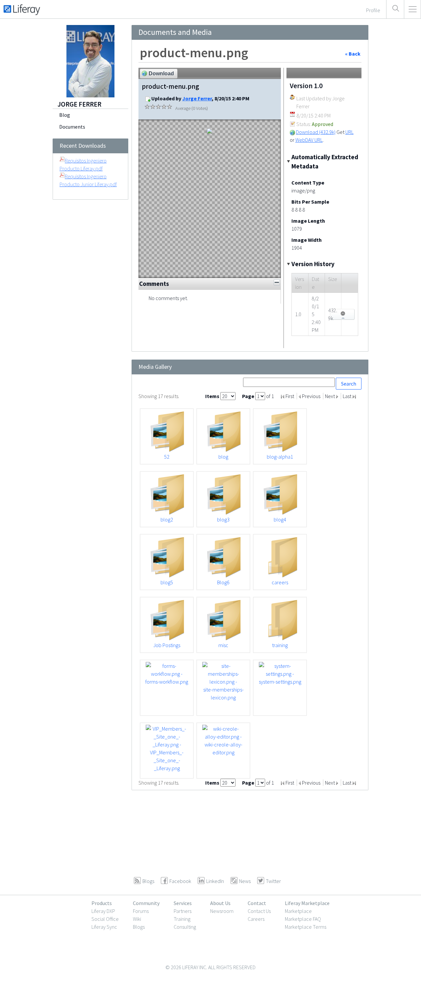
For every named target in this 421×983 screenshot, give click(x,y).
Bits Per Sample (310, 201)
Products (101, 903)
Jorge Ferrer (197, 98)
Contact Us (259, 911)
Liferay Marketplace (307, 903)
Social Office (105, 919)
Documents (72, 126)
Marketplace (298, 911)
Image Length (308, 220)
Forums (141, 911)
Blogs (139, 926)
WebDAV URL (309, 140)
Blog (64, 115)
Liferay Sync (104, 926)
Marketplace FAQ (303, 919)
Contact (257, 903)
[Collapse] (277, 282)
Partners (182, 911)
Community (146, 903)
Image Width (306, 240)
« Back (352, 53)
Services (183, 903)
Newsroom (222, 911)
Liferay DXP (103, 911)
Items (212, 396)
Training (182, 919)
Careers (256, 919)
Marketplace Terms (305, 926)
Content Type (307, 182)
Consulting (185, 926)
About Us (220, 903)
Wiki (137, 919)
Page (248, 396)
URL (349, 132)
